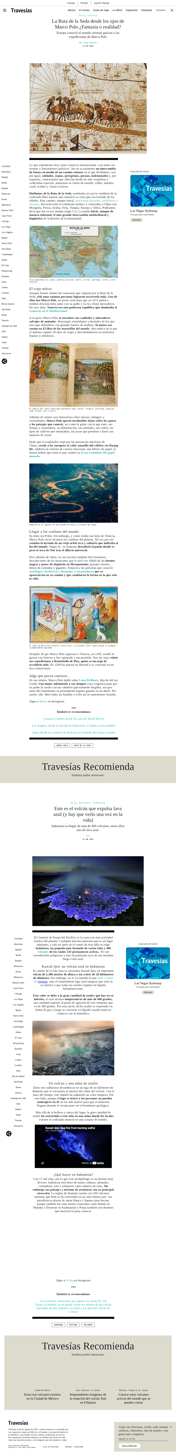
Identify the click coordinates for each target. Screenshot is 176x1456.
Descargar (137, 220)
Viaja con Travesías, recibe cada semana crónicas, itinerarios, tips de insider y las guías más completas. (143, 1430)
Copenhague (7, 254)
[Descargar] (152, 190)
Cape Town (7, 216)
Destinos (84, 802)
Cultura (92, 15)
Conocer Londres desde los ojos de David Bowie (73, 718)
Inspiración (132, 10)
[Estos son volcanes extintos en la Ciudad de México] (42, 1374)
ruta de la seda (82, 745)
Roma (4, 315)
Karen (42, 701)
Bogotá (5, 188)
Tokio (4, 342)
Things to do (134, 1390)
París (4, 298)
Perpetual (146, 10)
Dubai (4, 260)
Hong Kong (7, 271)
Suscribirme (129, 1445)
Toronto (5, 348)
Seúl (4, 331)
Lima (4, 282)
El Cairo (5, 265)
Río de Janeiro (8, 304)
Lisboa (5, 287)
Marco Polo (62, 745)
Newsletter (160, 10)
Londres (5, 293)
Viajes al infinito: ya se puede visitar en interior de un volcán (73, 1304)
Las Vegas (6, 227)
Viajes (145, 1390)
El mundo (84, 10)
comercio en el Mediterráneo (48, 311)
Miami (4, 238)
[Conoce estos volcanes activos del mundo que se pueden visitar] (133, 1374)
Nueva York (7, 243)
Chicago (5, 221)
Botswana (6, 194)
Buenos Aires (7, 210)
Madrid (5, 177)
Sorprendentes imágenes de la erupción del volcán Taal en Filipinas (88, 1398)
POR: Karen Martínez (88, 43)
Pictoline (84, 3)
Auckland (6, 166)
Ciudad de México (42, 1390)
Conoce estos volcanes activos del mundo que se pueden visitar (133, 1398)
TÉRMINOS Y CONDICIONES (74, 1447)
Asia (82, 15)
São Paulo (6, 309)
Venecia (5, 320)
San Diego (6, 249)
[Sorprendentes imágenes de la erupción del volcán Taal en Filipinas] (87, 1374)
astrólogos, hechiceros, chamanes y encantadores (61, 571)
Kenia (4, 199)
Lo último (117, 10)
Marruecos (6, 205)
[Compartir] (4, 361)
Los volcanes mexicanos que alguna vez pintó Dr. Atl (73, 1301)
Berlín (4, 183)
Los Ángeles (7, 232)
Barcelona (6, 172)
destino (73, 1325)
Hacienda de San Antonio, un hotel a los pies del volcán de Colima (73, 1309)
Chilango (71, 3)
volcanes (43, 951)
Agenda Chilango (101, 3)
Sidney (5, 337)
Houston (5, 276)
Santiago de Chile (9, 326)
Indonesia (99, 802)
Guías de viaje (101, 10)
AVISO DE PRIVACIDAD (51, 1447)
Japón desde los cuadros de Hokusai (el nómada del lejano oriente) (73, 732)
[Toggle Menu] (5, 10)
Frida (69, 1280)
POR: (88, 836)
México (72, 10)
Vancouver (6, 353)
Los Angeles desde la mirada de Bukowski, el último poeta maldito (74, 725)
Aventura (58, 1325)
